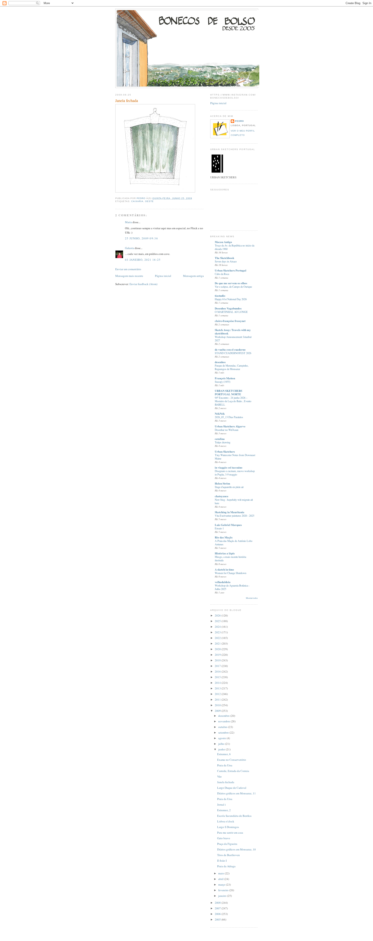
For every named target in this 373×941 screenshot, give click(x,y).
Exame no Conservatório (231, 760)
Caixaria (137, 201)
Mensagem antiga (193, 276)
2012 (218, 694)
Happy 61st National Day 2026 (231, 299)
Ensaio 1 (219, 528)
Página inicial (163, 276)
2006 (218, 914)
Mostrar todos (252, 598)
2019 (218, 655)
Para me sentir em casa (230, 832)
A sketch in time (224, 569)
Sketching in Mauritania (229, 512)
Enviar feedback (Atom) (143, 284)
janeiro (222, 896)
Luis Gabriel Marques (228, 525)
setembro (223, 732)
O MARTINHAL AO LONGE (231, 312)
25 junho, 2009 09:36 (141, 238)
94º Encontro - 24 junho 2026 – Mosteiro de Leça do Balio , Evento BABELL (233, 401)
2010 (218, 705)
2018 (218, 660)
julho (221, 744)
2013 (218, 688)
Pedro (239, 121)
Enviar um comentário (128, 269)
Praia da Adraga (226, 866)
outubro (223, 727)
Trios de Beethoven (228, 855)
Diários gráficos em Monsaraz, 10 (236, 849)
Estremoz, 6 (224, 754)
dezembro (224, 716)
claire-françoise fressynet (230, 321)
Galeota (129, 248)
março (222, 884)
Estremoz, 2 (224, 810)
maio (221, 873)
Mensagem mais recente (129, 276)
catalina (220, 439)
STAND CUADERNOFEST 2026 (233, 353)
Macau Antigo (223, 242)
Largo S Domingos (228, 827)
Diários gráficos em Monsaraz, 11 (236, 793)
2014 (218, 683)
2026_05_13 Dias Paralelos (229, 417)
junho (222, 749)
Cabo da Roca (222, 274)
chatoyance (221, 496)
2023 (218, 632)
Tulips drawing (222, 442)
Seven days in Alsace (226, 261)
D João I (222, 861)
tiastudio (220, 295)
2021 (218, 643)
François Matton (225, 378)
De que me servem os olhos (231, 283)
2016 (218, 671)
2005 (218, 919)
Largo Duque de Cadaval (231, 788)
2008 (218, 903)
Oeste (149, 201)
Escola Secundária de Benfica (234, 816)
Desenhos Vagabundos (228, 308)
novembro (224, 721)
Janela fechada (225, 782)
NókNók (220, 413)
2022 (218, 638)
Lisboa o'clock (225, 821)
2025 (218, 621)
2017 (218, 666)
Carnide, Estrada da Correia (233, 771)
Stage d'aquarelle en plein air (229, 487)
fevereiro (223, 890)
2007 (218, 908)
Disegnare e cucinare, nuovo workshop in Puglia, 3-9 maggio (235, 472)
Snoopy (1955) (222, 381)
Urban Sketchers (225, 451)
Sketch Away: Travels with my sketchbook (233, 331)
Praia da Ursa (224, 765)
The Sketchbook (224, 258)
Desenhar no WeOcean (226, 429)
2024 (218, 627)
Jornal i (221, 804)
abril (221, 879)
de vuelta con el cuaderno (230, 349)
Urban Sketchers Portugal (230, 270)
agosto (222, 738)
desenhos (220, 362)
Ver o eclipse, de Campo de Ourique (233, 286)
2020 (218, 649)
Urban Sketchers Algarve (230, 426)
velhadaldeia (223, 582)
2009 (218, 711)
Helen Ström (222, 483)
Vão (219, 776)
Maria (128, 222)
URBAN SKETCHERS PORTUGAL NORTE (228, 392)
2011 (218, 699)
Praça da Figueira (227, 844)
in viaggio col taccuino (228, 467)
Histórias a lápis (225, 553)
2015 (218, 677)
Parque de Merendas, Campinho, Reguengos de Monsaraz (231, 367)
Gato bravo (223, 838)
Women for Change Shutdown (230, 573)
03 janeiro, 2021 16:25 (143, 260)
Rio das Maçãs (223, 537)
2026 (218, 615)
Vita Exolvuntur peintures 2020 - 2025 (234, 515)
